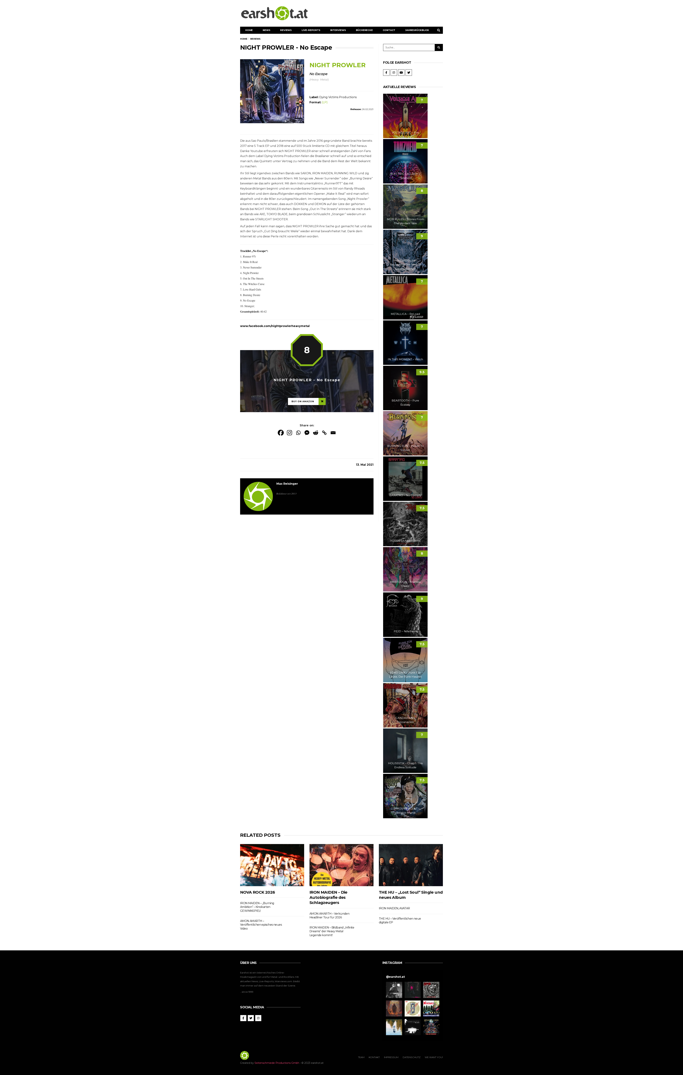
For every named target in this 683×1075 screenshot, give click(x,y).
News (266, 30)
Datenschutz (411, 1057)
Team (361, 1057)
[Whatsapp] (298, 433)
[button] (394, 990)
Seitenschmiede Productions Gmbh (277, 1063)
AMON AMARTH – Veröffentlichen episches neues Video (261, 924)
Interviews (338, 30)
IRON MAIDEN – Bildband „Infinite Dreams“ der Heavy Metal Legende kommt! (331, 931)
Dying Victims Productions (338, 97)
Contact (389, 30)
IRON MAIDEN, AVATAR (394, 908)
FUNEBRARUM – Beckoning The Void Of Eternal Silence (405, 264)
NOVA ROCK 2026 (257, 892)
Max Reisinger (287, 483)
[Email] (333, 433)
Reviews (286, 30)
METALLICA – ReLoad (405, 314)
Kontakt (374, 1057)
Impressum (391, 1057)
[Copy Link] (324, 433)
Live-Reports (311, 30)
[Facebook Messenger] (307, 433)
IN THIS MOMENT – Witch (405, 359)
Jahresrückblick (417, 30)
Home (249, 30)
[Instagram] (289, 433)
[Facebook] (281, 433)
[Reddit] (316, 433)
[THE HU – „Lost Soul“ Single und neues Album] (411, 865)
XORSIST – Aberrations (405, 540)
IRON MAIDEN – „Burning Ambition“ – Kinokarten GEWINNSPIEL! (257, 906)
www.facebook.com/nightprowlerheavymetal (275, 326)
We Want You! (434, 1057)
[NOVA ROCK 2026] (272, 865)
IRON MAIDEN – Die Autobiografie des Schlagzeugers (328, 897)
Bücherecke (364, 30)
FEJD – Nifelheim (405, 631)
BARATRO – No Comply (405, 495)
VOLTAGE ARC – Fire (405, 132)
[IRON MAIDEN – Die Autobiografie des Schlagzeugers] (341, 865)
